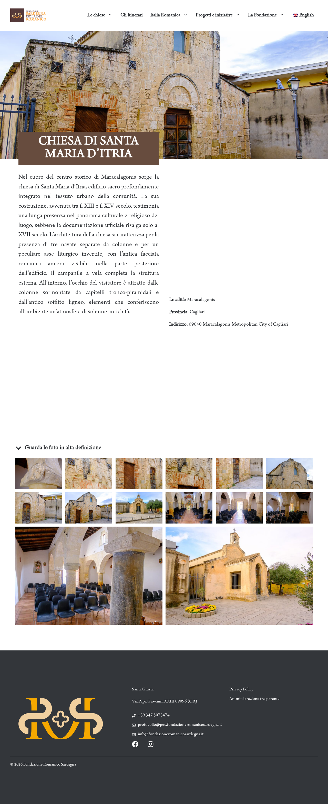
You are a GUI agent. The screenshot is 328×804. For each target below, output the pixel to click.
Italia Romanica (165, 15)
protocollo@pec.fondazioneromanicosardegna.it (180, 725)
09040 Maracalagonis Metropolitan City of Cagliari (238, 324)
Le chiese (96, 15)
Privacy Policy (241, 689)
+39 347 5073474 (154, 715)
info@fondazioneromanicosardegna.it (170, 734)
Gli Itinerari (131, 15)
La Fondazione (262, 15)
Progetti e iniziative (214, 15)
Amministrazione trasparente (254, 699)
